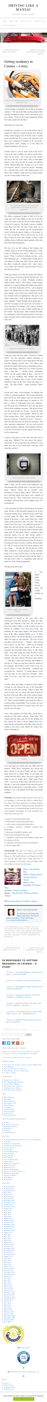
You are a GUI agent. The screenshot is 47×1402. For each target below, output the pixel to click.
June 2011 (7, 1280)
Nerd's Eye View (10, 1165)
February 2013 (9, 1244)
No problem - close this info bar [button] (24, 1399)
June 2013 (7, 1236)
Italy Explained (9, 1132)
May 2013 (7, 1238)
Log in (6, 1383)
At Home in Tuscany (11, 1124)
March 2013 (8, 1242)
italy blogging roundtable (28, 933)
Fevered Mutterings (11, 1151)
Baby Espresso (9, 1097)
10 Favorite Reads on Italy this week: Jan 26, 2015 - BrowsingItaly (24, 1013)
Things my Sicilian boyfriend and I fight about (36, 52)
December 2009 (9, 1316)
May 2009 (7, 1322)
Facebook (17, 918)
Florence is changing (20, 890)
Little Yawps (8, 1161)
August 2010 (8, 1300)
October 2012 (9, 1252)
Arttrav (6, 1122)
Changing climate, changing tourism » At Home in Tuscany (23, 996)
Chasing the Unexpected (13, 1146)
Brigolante (8, 1128)
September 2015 (10, 1191)
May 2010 (7, 1306)
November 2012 (9, 1250)
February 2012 (9, 1268)
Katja (35, 1053)
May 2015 (7, 1193)
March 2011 (8, 1286)
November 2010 (9, 1294)
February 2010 (9, 1312)
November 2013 (9, 1226)
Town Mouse (8, 1177)
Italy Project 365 (10, 1103)
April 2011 (8, 1284)
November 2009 (9, 1318)
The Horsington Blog (11, 1173)
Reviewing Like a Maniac (13, 1086)
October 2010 (9, 1296)
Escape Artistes (9, 1147)
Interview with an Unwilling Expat (11, 949)
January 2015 (9, 1199)
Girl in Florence (10, 1101)
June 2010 (7, 1304)
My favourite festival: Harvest (15, 1069)
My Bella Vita (9, 1109)
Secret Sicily (8, 1113)
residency (17, 935)
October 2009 (9, 1320)
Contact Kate (39, 21)
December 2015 (9, 1187)
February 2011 (9, 1288)
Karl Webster (8, 1157)
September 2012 (10, 1254)
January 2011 (9, 1290)
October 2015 (9, 1189)
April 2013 (8, 1240)
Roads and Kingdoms (11, 1169)
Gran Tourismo (9, 1153)
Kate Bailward (21, 913)
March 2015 (8, 1195)
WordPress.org (9, 1389)
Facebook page (26, 864)
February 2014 (9, 1220)
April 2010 (8, 1308)
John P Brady (9, 1105)
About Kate (13, 21)
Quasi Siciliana (9, 1111)
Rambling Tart (9, 1167)
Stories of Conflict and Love (14, 1171)
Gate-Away (8, 1099)
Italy (14, 933)
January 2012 (9, 1270)
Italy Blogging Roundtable (14, 1082)
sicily (24, 935)
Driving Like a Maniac (24, 7)
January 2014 (9, 1222)
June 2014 (7, 1212)
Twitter (23, 918)
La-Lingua (7, 1107)
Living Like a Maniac (24, 931)
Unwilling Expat (10, 1115)
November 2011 (9, 1272)
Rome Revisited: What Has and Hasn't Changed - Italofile (24, 1004)
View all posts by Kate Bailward (18, 920)
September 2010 (10, 1298)
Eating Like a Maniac (12, 1080)
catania (7, 933)
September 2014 (10, 1206)
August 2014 (8, 1208)
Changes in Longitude (12, 1144)
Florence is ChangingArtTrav (28, 981)
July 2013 (7, 1234)
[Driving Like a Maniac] (23, 38)
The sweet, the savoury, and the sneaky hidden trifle (23, 1065)
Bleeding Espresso (10, 1126)
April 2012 (8, 1264)
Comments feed (9, 1387)
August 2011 (8, 1276)
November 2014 (9, 1202)
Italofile (7, 1130)
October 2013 (9, 1228)
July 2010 (7, 1302)
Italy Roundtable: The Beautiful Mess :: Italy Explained (25, 973)
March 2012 (8, 1266)
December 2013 (9, 1224)
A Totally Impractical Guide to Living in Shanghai (22, 1140)
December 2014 (9, 1200)
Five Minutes (9, 1067)
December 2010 (9, 1292)
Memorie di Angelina (11, 1163)
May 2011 (7, 1282)
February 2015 (9, 1197)
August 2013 (8, 1232)
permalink (8, 937)
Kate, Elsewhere (9, 25)
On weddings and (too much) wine (16, 1071)
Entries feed (8, 1385)
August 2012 (8, 1256)
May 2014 (7, 1214)
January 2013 (9, 1246)
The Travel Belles (10, 1175)
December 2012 (9, 1248)
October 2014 (9, 1204)
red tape (8, 935)
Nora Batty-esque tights (30, 628)
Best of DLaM (26, 21)
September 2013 (10, 1230)
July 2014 (7, 1210)
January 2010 (9, 1314)
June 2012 (7, 1260)
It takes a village (10, 1073)
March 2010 (8, 1310)
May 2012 (7, 1262)
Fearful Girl (8, 1149)
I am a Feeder (9, 1155)
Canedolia (7, 1142)
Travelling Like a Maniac (13, 1090)
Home (4, 21)
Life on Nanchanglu (11, 1159)
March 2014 (8, 1218)
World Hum (8, 1179)
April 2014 (8, 1216)
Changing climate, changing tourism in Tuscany (32, 877)
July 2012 (7, 1258)
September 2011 (10, 1274)
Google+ (31, 918)
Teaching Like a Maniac (12, 1088)
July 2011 (7, 1278)
